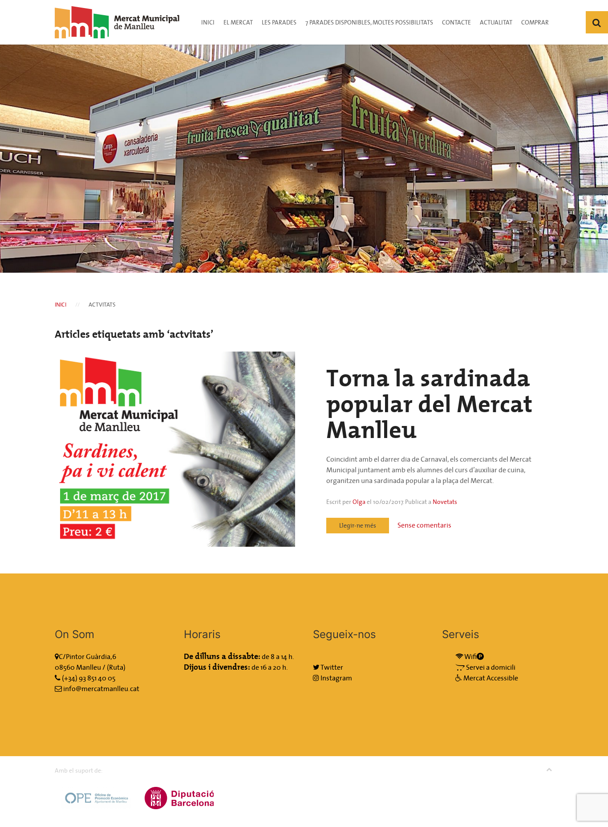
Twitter (331, 667)
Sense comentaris (424, 525)
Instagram (335, 678)
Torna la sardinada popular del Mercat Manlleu (429, 403)
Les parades (279, 22)
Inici (208, 22)
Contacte (456, 22)
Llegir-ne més (357, 525)
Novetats (445, 502)
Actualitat (496, 22)
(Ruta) (116, 667)
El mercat (238, 22)
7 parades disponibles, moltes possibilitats (369, 22)
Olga (359, 502)
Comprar (535, 22)
